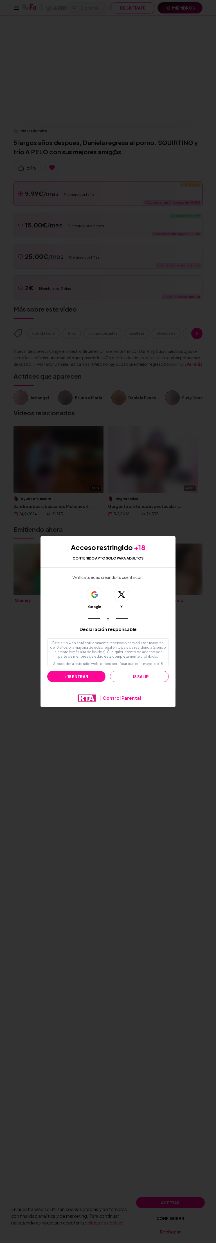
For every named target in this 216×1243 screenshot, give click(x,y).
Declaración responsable (108, 629)
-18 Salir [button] (139, 676)
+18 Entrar (76, 676)
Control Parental (122, 698)
